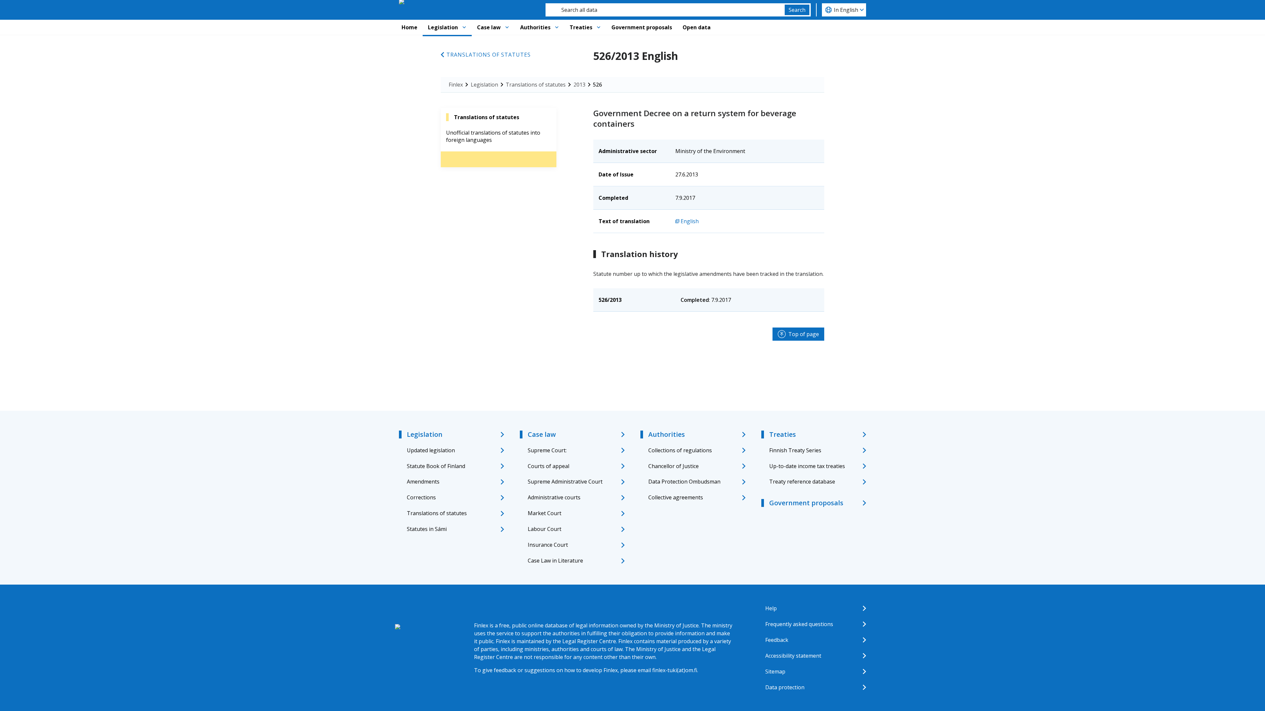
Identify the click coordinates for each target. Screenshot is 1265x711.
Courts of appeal (548, 466)
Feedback (776, 640)
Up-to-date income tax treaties (807, 466)
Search (797, 9)
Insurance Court (548, 544)
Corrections (421, 497)
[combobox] (665, 9)
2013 (579, 84)
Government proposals (641, 27)
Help (771, 608)
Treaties (581, 27)
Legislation (443, 27)
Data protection (784, 687)
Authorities (535, 27)
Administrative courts (554, 497)
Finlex (456, 84)
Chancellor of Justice (673, 466)
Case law (489, 27)
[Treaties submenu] (599, 27)
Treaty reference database (802, 481)
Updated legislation (431, 450)
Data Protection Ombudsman (684, 481)
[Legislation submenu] (464, 27)
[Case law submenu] (507, 27)
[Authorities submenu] (557, 27)
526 (597, 84)
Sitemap (775, 671)
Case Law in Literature (555, 560)
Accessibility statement (793, 655)
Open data (697, 27)
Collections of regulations (680, 450)
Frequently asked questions (799, 624)
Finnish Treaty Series (795, 450)
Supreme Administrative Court (565, 481)
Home (409, 27)
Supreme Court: (547, 450)
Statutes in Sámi (427, 529)
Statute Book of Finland (436, 466)
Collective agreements (675, 497)
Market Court (544, 513)
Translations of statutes (488, 54)
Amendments (423, 481)
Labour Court (544, 529)
